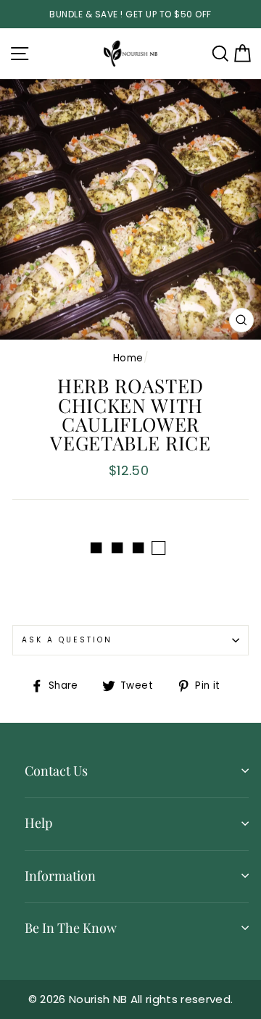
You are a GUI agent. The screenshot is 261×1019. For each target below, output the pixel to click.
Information (60, 875)
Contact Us (56, 770)
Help (38, 822)
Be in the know (71, 927)
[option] (130, 14)
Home (128, 358)
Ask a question (67, 639)
